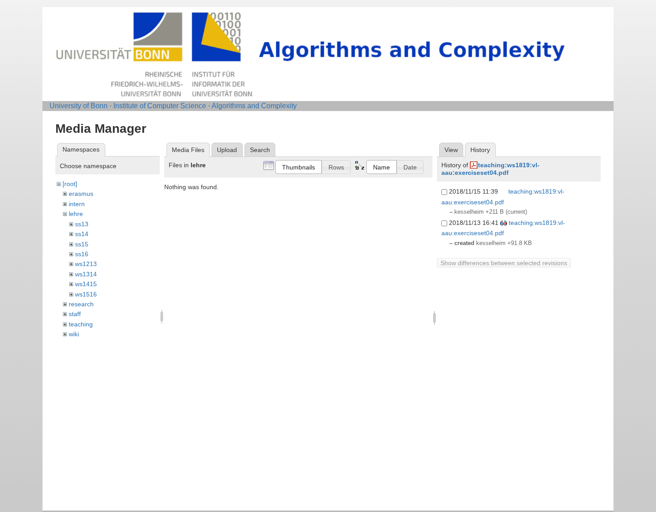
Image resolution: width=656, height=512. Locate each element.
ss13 (81, 224)
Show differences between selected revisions (503, 263)
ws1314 (86, 274)
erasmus (81, 193)
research (81, 304)
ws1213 (86, 263)
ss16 (81, 254)
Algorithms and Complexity (254, 106)
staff (75, 313)
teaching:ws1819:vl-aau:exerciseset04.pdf (490, 168)
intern (77, 203)
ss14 (81, 233)
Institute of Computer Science (159, 106)
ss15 (81, 244)
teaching (81, 324)
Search (260, 149)
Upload (227, 149)
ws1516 (86, 294)
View (451, 149)
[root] (69, 183)
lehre (76, 213)
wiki (74, 334)
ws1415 (86, 284)
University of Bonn (79, 106)
